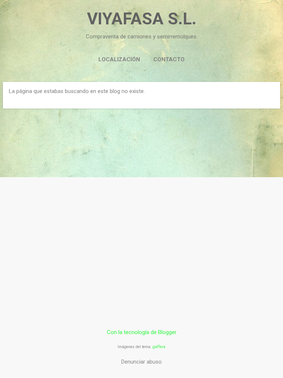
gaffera (159, 346)
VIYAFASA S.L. (141, 18)
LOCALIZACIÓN (119, 59)
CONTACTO (169, 59)
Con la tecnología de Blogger (142, 332)
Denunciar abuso (141, 361)
